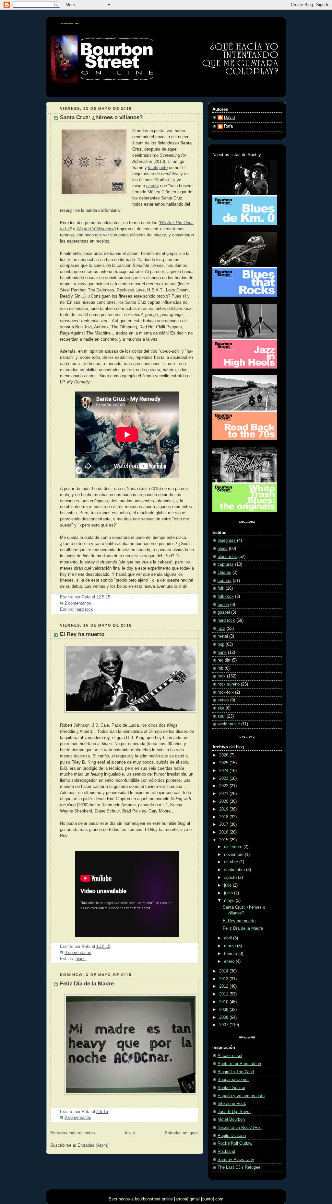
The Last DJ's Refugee (239, 1167)
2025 (224, 763)
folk (221, 588)
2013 (224, 979)
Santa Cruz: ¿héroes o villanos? (101, 117)
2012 (224, 986)
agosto (231, 877)
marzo (230, 946)
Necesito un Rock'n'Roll (240, 1127)
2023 (224, 778)
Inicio (130, 1133)
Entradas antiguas (182, 1133)
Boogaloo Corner (233, 1079)
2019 (224, 809)
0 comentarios (78, 952)
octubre (231, 862)
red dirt (224, 660)
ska (221, 708)
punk (222, 652)
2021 (224, 793)
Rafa (228, 126)
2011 (224, 994)
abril (228, 938)
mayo (230, 900)
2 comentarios (78, 603)
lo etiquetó (158, 167)
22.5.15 (103, 597)
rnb (220, 668)
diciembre (233, 847)
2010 (224, 1002)
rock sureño (229, 684)
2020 (224, 801)
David (229, 117)
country (224, 580)
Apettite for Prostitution (239, 1064)
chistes (224, 572)
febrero (231, 953)
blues (81, 959)
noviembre (234, 854)
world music (229, 724)
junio (229, 893)
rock (222, 676)
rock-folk (226, 692)
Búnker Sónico (231, 1087)
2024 (224, 770)
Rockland (226, 1151)
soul (221, 716)
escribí (152, 186)
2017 (224, 824)
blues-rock (227, 556)
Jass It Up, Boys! (234, 1111)
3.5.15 (102, 1111)
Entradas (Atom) (92, 1145)
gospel (224, 612)
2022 (224, 786)
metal (223, 636)
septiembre (235, 870)
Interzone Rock (232, 1103)
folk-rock (226, 596)
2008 (224, 1017)
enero (230, 961)
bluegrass (227, 540)
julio (228, 885)
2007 (224, 1025)
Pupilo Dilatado (232, 1135)
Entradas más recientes (72, 1133)
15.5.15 (103, 946)
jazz (221, 628)
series (223, 700)
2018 (224, 817)
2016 (224, 832)
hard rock (84, 609)
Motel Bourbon (231, 1119)
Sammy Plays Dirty (236, 1159)
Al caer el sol (230, 1055)
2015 (224, 840)
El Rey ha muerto (82, 634)
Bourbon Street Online (70, 24)
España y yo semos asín (241, 1096)
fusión (223, 604)
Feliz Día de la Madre (87, 984)
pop (221, 644)
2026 (224, 755)
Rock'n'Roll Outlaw (235, 1143)
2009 (224, 1009)
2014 (224, 971)
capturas (226, 564)
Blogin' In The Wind (236, 1072)
